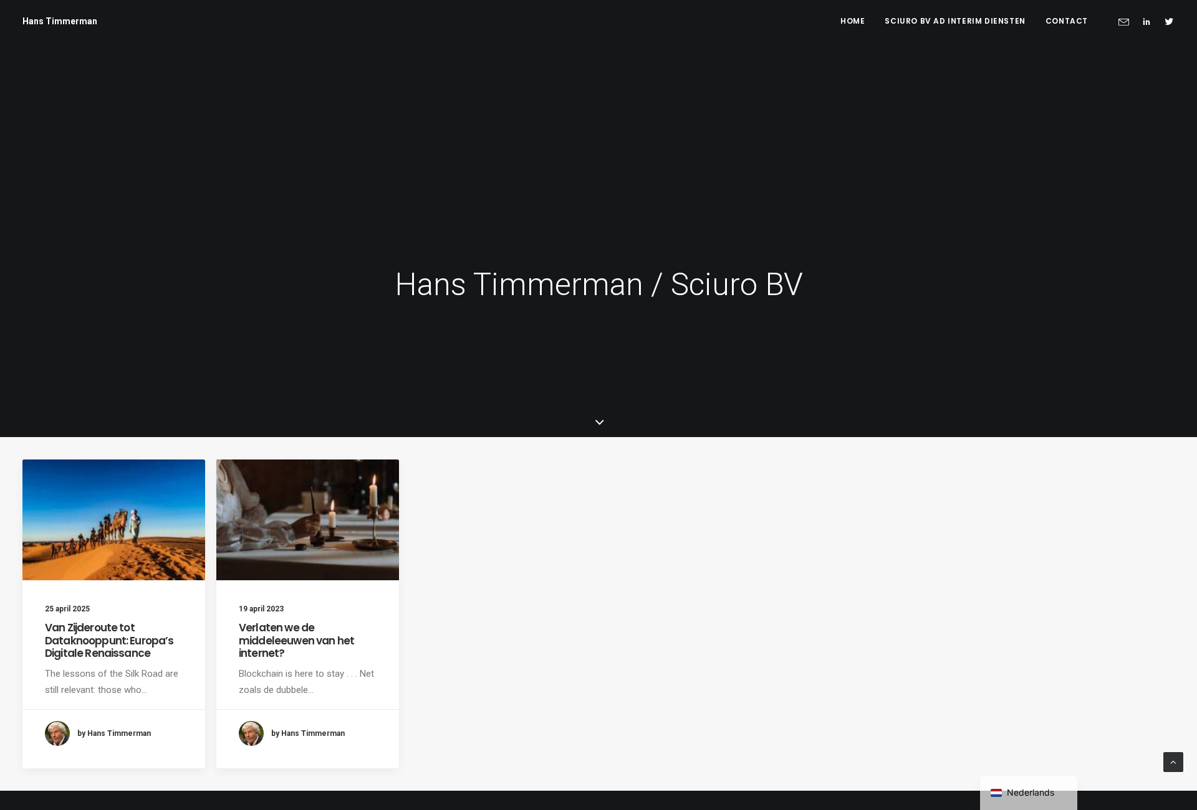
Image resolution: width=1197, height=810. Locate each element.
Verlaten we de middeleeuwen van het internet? (296, 640)
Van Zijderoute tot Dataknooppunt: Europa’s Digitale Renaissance (109, 640)
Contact (1067, 21)
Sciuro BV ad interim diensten (955, 21)
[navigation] (1028, 793)
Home (852, 21)
